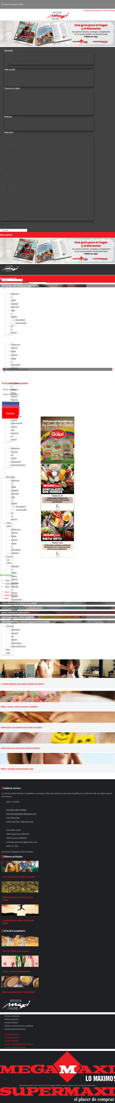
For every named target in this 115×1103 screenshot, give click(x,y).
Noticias (8, 116)
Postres (12, 97)
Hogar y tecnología (17, 82)
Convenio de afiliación (11, 1022)
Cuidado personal (16, 57)
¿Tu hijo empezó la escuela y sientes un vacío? (22, 684)
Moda (11, 75)
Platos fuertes (15, 94)
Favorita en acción (17, 123)
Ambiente (13, 119)
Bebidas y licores (16, 101)
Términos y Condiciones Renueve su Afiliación (18, 1026)
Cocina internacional (18, 107)
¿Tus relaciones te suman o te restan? (18, 877)
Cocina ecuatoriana (17, 104)
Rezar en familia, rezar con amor (16, 951)
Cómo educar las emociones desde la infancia (20, 748)
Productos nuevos (17, 72)
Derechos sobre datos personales (15, 1029)
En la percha (14, 153)
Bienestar (8, 50)
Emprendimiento (16, 129)
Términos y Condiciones (12, 1016)
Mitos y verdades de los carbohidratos (18, 992)
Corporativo (14, 126)
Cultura (12, 79)
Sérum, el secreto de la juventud (16, 971)
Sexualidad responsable (24, 63)
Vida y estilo (9, 69)
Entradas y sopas (16, 91)
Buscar (3, 224)
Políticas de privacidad (11, 1019)
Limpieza (13, 172)
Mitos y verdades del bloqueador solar (17, 769)
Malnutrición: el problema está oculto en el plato (21, 727)
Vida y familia (15, 60)
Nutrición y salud (16, 53)
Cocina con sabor (12, 88)
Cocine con (14, 110)
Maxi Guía (8, 132)
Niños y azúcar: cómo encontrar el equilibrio (20, 707)
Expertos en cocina (17, 113)
